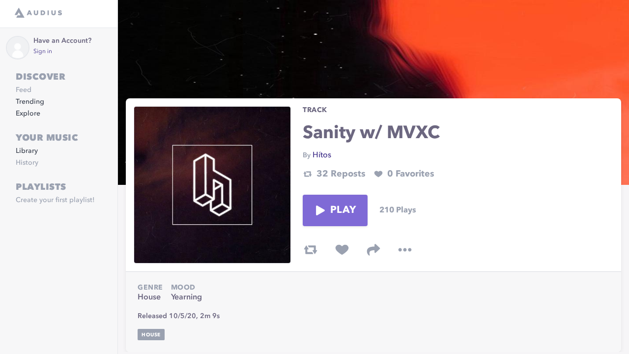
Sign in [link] (42, 52)
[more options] (405, 250)
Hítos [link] (322, 155)
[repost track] (310, 250)
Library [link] (27, 151)
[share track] (373, 250)
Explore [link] (28, 113)
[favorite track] (342, 250)
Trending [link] (30, 101)
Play (343, 210)
